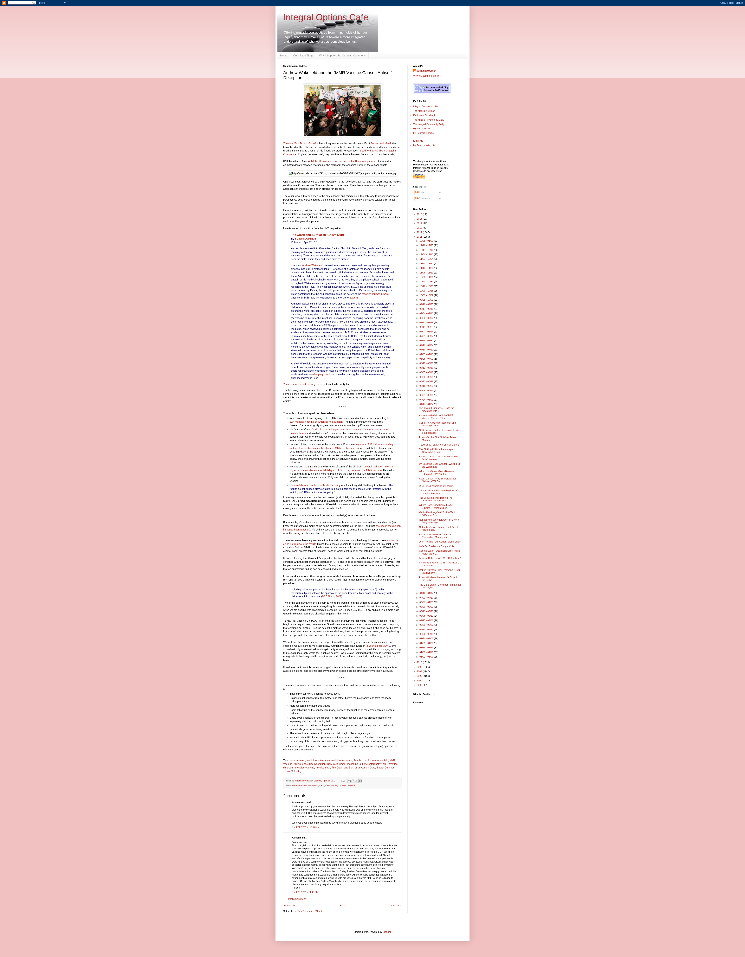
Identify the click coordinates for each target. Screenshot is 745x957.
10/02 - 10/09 (426, 295)
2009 (420, 667)
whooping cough (321, 374)
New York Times (336, 763)
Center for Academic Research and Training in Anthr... (437, 424)
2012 (420, 232)
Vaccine (287, 763)
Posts (421, 192)
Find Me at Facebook (424, 115)
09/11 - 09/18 (426, 309)
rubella (385, 293)
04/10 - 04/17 (426, 593)
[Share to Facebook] (360, 781)
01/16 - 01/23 (426, 647)
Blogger (387, 932)
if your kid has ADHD (378, 645)
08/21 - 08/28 (426, 322)
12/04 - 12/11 (426, 254)
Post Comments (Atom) (310, 911)
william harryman (303, 781)
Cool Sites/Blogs (303, 55)
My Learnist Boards (423, 133)
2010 (420, 662)
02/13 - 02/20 (426, 629)
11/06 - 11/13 (426, 272)
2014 (420, 223)
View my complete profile (426, 75)
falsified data (323, 767)
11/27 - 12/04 (426, 259)
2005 (420, 685)
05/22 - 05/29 (426, 381)
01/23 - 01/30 (426, 643)
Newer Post (290, 905)
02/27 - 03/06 (426, 620)
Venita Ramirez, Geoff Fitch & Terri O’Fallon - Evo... (437, 514)
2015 (420, 218)
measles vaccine (304, 767)
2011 (420, 236)
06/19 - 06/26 (426, 363)
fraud (302, 760)
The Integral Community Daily (428, 124)
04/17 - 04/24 (426, 404)
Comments (424, 198)
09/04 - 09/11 (426, 313)
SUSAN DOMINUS (305, 238)
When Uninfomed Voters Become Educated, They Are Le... (436, 472)
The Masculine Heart (424, 111)
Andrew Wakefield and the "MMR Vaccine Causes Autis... (436, 417)
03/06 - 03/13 (426, 615)
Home (284, 55)
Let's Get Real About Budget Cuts (436, 546)
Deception (320, 763)
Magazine (352, 763)
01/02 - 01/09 (426, 656)
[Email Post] (342, 781)
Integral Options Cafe (325, 17)
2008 (420, 671)
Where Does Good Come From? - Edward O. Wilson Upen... (436, 506)
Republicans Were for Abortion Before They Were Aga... (439, 521)
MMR (393, 760)
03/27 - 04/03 (426, 602)
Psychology (359, 760)
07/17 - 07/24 (426, 345)
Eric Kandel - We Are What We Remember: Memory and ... (435, 536)
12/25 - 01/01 (426, 241)
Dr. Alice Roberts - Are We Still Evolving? (440, 558)
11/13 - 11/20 (426, 268)
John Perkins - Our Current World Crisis (440, 541)
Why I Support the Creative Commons (342, 55)
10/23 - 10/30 (426, 281)
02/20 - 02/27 (426, 625)
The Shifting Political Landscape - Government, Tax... (436, 450)
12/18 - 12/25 (426, 245)
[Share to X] (357, 781)
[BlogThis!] (353, 781)
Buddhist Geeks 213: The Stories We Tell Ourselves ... (438, 458)
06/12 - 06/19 (426, 368)
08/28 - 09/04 (426, 318)
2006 (420, 680)
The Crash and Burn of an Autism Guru (317, 234)
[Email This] (349, 781)
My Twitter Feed (421, 128)
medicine (312, 760)
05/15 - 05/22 (426, 386)
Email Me (418, 140)
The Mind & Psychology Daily (428, 120)
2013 (420, 228)
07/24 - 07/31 (426, 340)
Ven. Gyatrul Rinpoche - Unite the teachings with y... (436, 409)
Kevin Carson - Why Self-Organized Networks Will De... (438, 480)
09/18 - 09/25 (426, 304)
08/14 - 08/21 (426, 327)
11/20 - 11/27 (426, 263)
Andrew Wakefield (381, 143)
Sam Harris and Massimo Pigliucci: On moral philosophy (439, 492)
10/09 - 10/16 (426, 290)
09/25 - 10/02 (426, 300)
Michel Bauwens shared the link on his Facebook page (341, 161)
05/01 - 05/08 (426, 395)
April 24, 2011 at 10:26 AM (306, 827)
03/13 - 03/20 (426, 611)
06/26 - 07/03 (426, 358)
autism (354, 297)
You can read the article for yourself (303, 384)
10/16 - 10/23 (426, 286)
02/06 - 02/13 (426, 634)
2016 (420, 214)
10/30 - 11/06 (426, 277)
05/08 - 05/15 (426, 390)
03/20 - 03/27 (426, 607)
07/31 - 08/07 (426, 336)
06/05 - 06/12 (426, 372)
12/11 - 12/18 (426, 250)
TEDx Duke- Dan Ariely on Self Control (439, 444)
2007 (420, 676)
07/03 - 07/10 (426, 354)
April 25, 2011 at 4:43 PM (305, 892)
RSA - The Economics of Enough (436, 486)
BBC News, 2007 (331, 596)
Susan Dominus (386, 767)
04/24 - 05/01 (426, 399)
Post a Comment (297, 899)
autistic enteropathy (370, 763)
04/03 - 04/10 (426, 597)
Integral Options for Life (425, 106)
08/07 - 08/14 (426, 331)
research (347, 760)
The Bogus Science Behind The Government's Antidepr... (435, 499)
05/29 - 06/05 (426, 377)
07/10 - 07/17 (426, 349)
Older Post (395, 905)
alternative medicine (329, 760)
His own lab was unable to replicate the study (315, 485)
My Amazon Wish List (424, 145)
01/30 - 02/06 (426, 638)
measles (366, 293)
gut (384, 763)
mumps (376, 293)
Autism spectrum (303, 763)
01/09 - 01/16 (426, 652)
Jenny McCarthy (292, 771)
